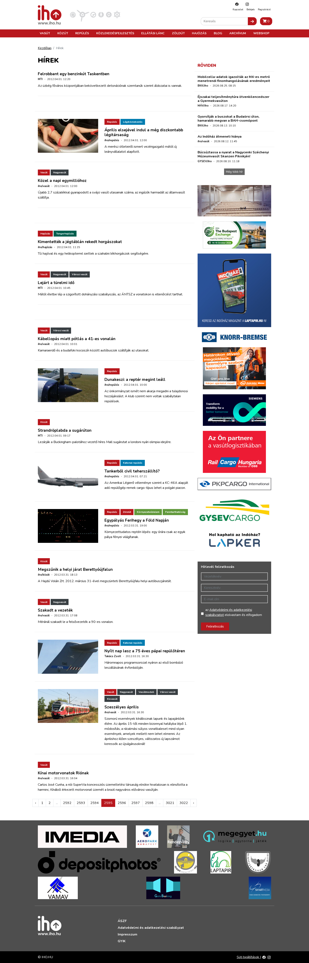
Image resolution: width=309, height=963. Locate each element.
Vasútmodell (146, 692)
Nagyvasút (59, 172)
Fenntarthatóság (175, 512)
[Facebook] (236, 4)
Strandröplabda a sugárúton (64, 430)
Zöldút (178, 33)
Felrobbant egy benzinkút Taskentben (73, 74)
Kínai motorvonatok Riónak (63, 773)
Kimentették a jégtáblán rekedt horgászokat (80, 242)
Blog (218, 33)
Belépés (251, 9)
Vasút (45, 33)
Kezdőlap (45, 48)
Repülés (82, 33)
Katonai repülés (132, 462)
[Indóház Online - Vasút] (73, 14)
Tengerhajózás (65, 233)
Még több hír (234, 172)
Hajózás (199, 33)
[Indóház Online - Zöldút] (109, 14)
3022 (184, 803)
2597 (135, 803)
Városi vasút (79, 274)
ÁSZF (122, 921)
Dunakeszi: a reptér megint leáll (134, 379)
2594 (94, 803)
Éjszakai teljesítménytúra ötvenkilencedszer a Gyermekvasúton (233, 99)
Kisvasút (112, 699)
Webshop (261, 33)
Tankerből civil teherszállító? (132, 471)
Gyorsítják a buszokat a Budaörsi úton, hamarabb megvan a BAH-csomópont (228, 118)
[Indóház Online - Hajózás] (117, 14)
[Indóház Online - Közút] (93, 14)
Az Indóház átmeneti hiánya (220, 136)
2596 (122, 803)
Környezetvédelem (148, 512)
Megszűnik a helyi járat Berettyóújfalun (75, 569)
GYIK (121, 941)
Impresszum (127, 934)
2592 (67, 803)
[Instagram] (246, 4)
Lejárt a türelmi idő (56, 282)
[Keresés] (252, 21)
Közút (62, 33)
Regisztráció (264, 9)
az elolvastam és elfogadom (233, 612)
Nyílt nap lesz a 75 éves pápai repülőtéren (144, 651)
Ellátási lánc (153, 33)
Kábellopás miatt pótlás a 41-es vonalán (76, 339)
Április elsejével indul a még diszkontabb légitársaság (143, 132)
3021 (170, 803)
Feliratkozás (215, 626)
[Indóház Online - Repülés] (83, 14)
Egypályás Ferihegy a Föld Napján (136, 520)
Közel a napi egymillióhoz (62, 180)
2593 (81, 803)
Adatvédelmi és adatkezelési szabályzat (151, 927)
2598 (149, 803)
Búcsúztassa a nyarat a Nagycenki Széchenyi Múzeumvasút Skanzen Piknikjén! (233, 154)
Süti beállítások (248, 957)
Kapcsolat (238, 9)
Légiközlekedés (133, 122)
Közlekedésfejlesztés (115, 33)
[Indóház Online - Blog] (101, 14)
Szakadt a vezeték (55, 610)
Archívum (237, 33)
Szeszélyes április (121, 707)
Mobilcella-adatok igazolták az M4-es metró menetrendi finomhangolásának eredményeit (234, 79)
